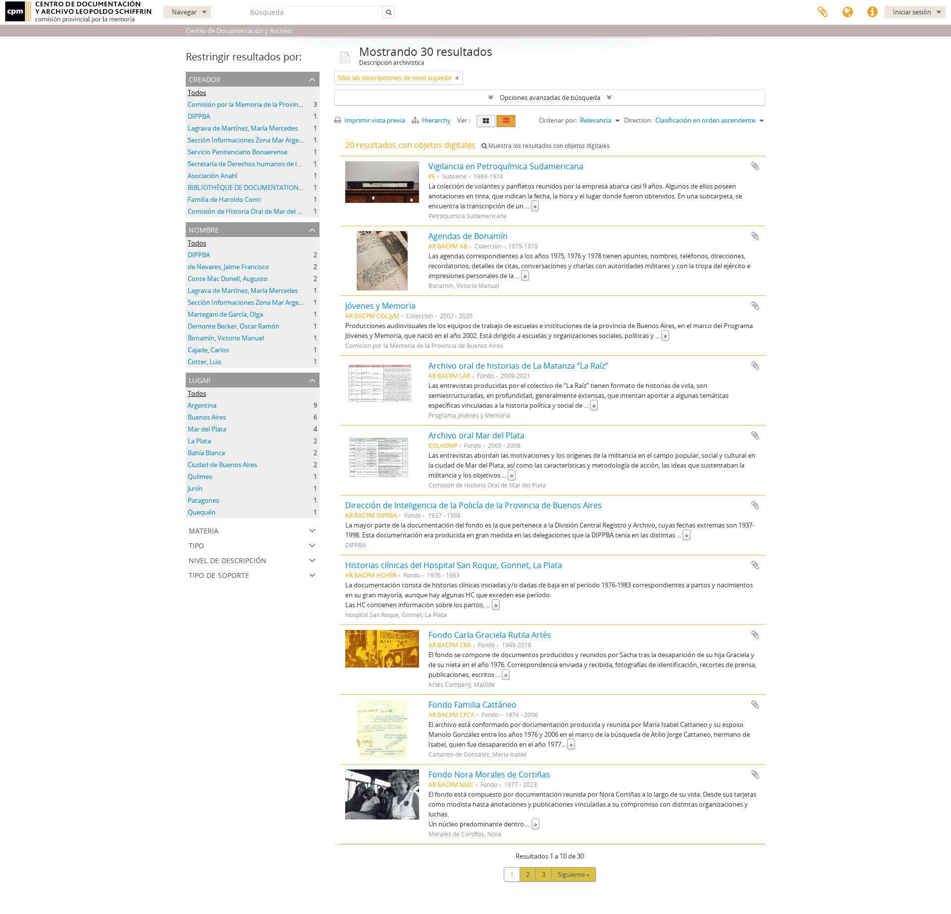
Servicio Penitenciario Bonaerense (237, 151)
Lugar (200, 379)
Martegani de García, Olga (225, 314)
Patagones (203, 500)
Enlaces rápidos (872, 12)
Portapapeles (822, 12)
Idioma (847, 12)
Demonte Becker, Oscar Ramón (233, 326)
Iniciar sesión (912, 11)
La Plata (199, 440)
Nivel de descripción (227, 559)
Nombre (204, 229)
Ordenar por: (558, 120)
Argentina (202, 405)
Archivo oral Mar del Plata (476, 435)
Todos (197, 92)
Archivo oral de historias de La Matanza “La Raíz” (518, 365)
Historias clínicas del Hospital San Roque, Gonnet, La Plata (453, 565)
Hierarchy (436, 120)
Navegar (184, 11)
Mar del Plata (207, 429)
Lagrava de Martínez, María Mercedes (243, 128)
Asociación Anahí (212, 175)
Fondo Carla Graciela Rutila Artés (489, 634)
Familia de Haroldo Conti (224, 199)
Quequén (201, 512)
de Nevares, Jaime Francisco (228, 266)
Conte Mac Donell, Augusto (227, 278)
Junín (195, 488)
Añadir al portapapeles (755, 166)
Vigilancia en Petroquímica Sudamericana (505, 166)
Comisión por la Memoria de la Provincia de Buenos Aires (271, 104)
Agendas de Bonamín (468, 236)
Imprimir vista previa (374, 120)
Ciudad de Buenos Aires (222, 464)
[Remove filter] (457, 78)
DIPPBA (199, 116)
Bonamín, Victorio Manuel (226, 338)
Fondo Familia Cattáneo (472, 704)
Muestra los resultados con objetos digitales (548, 146)
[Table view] (506, 121)
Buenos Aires (207, 417)
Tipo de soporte (219, 574)
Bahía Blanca (206, 452)
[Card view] (485, 121)
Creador (205, 78)
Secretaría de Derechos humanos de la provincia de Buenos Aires (282, 163)
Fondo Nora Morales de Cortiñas (489, 774)
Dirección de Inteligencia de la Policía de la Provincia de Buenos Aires (473, 505)
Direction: (638, 120)
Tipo (196, 544)
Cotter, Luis (204, 361)
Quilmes (200, 476)
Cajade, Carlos (208, 349)
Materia (203, 529)
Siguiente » (573, 874)
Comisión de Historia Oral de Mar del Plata (250, 211)
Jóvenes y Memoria (380, 305)
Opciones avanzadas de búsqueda (550, 97)
